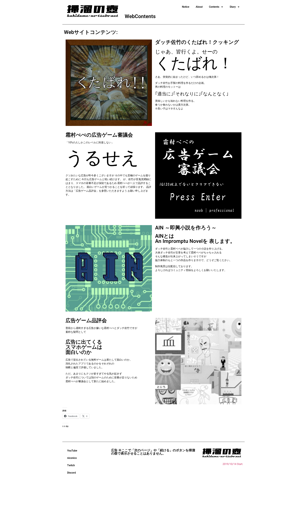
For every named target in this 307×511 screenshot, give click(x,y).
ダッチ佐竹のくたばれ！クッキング (197, 42)
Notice (185, 6)
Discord (71, 472)
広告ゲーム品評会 (86, 320)
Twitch (71, 465)
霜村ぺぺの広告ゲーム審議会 (99, 135)
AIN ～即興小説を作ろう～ (185, 228)
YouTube (72, 450)
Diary (233, 6)
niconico (72, 457)
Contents (214, 6)
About (199, 6)
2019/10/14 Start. (233, 464)
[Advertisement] (153, 483)
